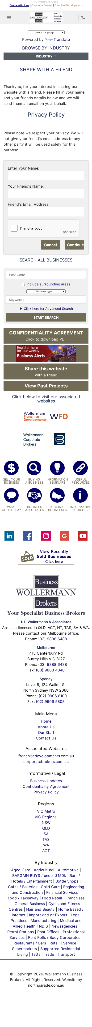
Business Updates (46, 780)
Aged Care (20, 870)
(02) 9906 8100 (53, 696)
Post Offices (48, 931)
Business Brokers (19, 5)
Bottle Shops (66, 881)
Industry (44, 56)
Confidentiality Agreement (46, 786)
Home (46, 721)
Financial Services (62, 892)
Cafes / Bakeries (22, 886)
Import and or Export (48, 915)
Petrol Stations (21, 931)
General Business (30, 903)
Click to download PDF (46, 335)
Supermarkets (24, 948)
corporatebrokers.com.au (46, 761)
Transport (66, 954)
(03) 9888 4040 (50, 670)
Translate (62, 39)
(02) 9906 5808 (50, 701)
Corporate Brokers (41, 5)
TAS (46, 839)
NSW (46, 822)
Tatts (35, 954)
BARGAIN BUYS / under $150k (39, 875)
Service (69, 943)
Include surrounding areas (48, 284)
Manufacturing (43, 920)
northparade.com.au (46, 985)
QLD (46, 828)
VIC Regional (46, 817)
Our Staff (46, 732)
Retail (54, 943)
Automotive (68, 870)
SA (46, 833)
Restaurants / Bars (29, 943)
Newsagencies (64, 926)
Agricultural (44, 870)
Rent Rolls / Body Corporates (54, 937)
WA (46, 845)
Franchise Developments (68, 5)
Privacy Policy (46, 792)
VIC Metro (46, 811)
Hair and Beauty (40, 909)
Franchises (75, 898)
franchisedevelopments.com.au (46, 756)
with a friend (46, 371)
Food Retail (52, 898)
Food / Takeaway (23, 898)
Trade (49, 954)
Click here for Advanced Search (48, 309)
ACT (46, 850)
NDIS (43, 926)
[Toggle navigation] (9, 17)
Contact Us (46, 738)
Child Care (50, 886)
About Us (46, 726)
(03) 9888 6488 (52, 639)
